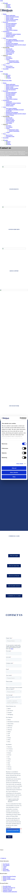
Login (1, 0)
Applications (9, 32)
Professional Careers (14, 60)
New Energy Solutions (11, 39)
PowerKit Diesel (7, 886)
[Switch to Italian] (8, 5)
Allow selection (14, 472)
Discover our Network (14, 575)
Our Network (9, 48)
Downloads (5, 68)
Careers (8, 59)
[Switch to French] (8, 4)
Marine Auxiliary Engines (12, 19)
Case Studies (9, 54)
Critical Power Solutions (11, 30)
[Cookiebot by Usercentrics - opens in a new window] (20, 418)
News (4, 64)
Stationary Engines (10, 35)
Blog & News (9, 66)
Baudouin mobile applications (10, 891)
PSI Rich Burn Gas (7, 889)
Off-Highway (6, 31)
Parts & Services (10, 50)
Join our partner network (14, 585)
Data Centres (9, 28)
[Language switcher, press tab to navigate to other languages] (5, 3)
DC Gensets (9, 27)
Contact (8, 63)
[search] (6, 80)
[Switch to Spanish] (8, 7)
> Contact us (3, 858)
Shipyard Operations (11, 20)
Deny (14, 476)
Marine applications (10, 15)
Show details (19, 463)
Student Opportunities (14, 62)
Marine (4, 14)
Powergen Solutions (10, 24)
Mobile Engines (9, 36)
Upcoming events (10, 67)
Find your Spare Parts (14, 565)
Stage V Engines (10, 46)
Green (4, 38)
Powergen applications (11, 23)
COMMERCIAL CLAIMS (14, 595)
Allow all (14, 468)
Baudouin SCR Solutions (12, 43)
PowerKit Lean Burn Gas (9, 887)
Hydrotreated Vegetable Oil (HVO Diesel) (16, 44)
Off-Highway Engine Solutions (13, 34)
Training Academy (10, 51)
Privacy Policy (6, 870)
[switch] (24, 448)
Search (4, 880)
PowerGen (5, 22)
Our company (9, 58)
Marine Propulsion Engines (12, 16)
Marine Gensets (9, 18)
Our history (8, 56)
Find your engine (14, 555)
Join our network (10, 52)
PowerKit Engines (10, 26)
